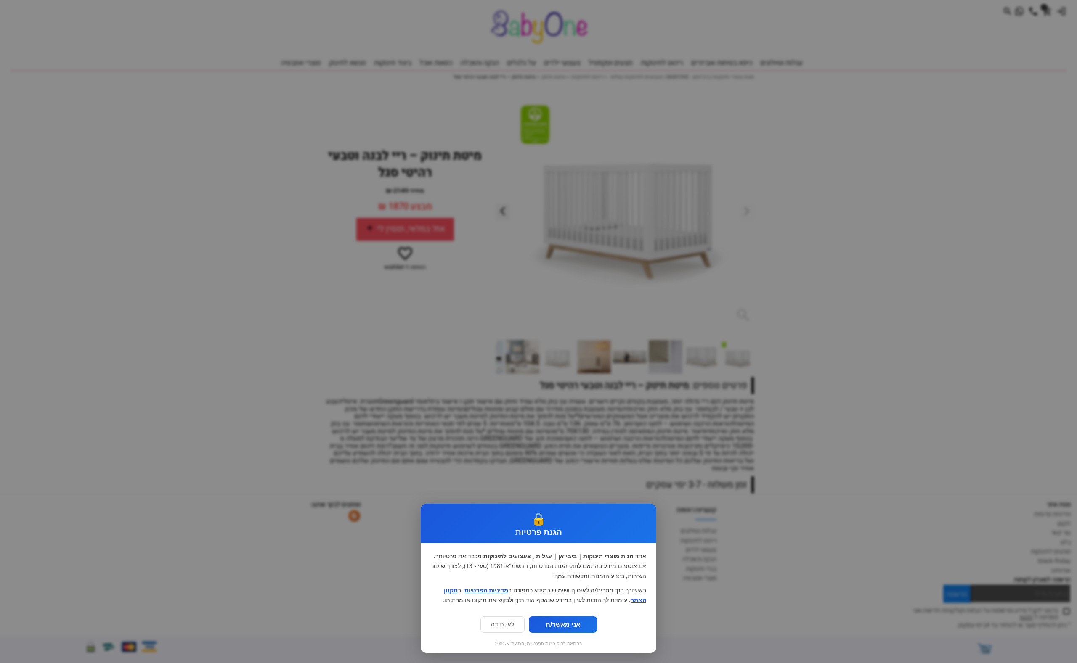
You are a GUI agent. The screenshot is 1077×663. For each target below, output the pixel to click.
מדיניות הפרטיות (486, 590)
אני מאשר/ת (563, 624)
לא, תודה (502, 624)
